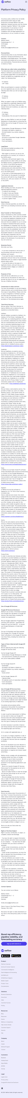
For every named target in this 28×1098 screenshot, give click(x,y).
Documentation (5, 986)
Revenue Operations (6, 994)
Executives (4, 997)
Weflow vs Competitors (7, 1022)
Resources (3, 1016)
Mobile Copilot (5, 980)
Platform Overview (6, 964)
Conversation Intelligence (7, 969)
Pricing (3, 1005)
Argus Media (4, 1063)
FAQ (2, 1033)
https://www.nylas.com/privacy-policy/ (11, 484)
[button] (25, 2)
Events (3, 1019)
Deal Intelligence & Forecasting (9, 972)
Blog (2, 1013)
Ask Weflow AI (4, 975)
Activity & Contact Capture (8, 967)
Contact (3, 1049)
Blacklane (3, 1057)
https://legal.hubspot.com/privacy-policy (12, 346)
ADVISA (3, 1066)
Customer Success (6, 1002)
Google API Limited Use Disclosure (9, 1082)
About (2, 1041)
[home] (6, 2)
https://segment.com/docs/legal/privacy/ (12, 516)
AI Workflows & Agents (6, 978)
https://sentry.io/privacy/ (8, 550)
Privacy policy (4, 1079)
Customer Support (5, 1027)
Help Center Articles (6, 1024)
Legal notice (4, 1077)
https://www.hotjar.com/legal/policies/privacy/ (13, 464)
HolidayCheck (4, 1060)
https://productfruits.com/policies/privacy (12, 601)
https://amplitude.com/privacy (17, 383)
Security (3, 1030)
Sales (2, 1000)
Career (3, 1044)
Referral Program (5, 1046)
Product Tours (4, 983)
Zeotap (3, 1068)
